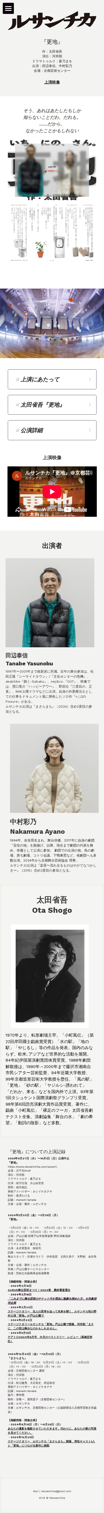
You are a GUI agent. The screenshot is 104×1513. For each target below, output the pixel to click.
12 (98, 342)
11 (89, 342)
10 (81, 342)
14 (56, 348)
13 (48, 348)
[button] (52, 379)
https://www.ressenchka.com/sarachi (32, 1166)
